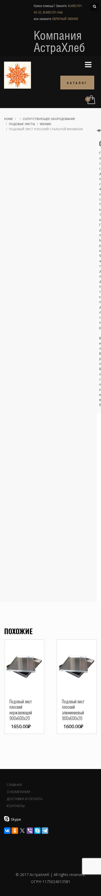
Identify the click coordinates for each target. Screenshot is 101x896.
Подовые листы (22, 124)
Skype (16, 819)
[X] (22, 830)
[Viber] (30, 830)
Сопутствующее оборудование (49, 119)
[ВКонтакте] (7, 830)
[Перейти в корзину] (91, 100)
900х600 (45, 124)
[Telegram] (45, 830)
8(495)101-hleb (53, 12)
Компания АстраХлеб (59, 41)
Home (8, 119)
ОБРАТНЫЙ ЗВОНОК (65, 19)
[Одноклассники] (15, 830)
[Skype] (37, 830)
